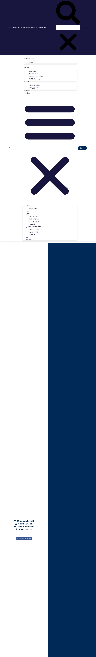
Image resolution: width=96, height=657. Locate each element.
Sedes (26, 64)
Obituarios (27, 81)
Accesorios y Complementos (36, 76)
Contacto (27, 93)
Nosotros (31, 62)
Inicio (26, 57)
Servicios (27, 67)
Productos (27, 90)
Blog (26, 92)
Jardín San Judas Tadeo (35, 79)
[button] (68, 13)
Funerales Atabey (29, 58)
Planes (27, 66)
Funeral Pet (32, 88)
